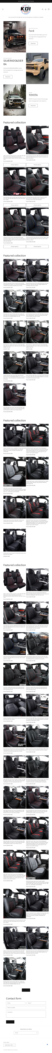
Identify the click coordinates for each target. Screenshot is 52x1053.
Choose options (14, 164)
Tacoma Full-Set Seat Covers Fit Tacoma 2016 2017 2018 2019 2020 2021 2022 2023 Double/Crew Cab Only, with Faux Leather (14, 921)
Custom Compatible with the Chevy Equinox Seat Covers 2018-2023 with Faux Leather (14, 719)
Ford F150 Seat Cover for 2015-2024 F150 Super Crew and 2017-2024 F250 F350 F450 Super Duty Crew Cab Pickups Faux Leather (14, 198)
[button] (2, 9)
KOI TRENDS (8, 1049)
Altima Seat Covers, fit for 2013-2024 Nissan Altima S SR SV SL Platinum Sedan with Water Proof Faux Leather (37, 749)
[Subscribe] (36, 1032)
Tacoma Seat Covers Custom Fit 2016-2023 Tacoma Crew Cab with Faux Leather (14, 554)
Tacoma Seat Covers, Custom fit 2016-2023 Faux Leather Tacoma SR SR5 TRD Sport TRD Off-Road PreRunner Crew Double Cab (37, 482)
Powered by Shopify (14, 1049)
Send (10, 1022)
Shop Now (33, 43)
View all (26, 990)
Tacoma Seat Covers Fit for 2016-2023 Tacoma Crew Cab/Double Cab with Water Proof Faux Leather (13, 521)
